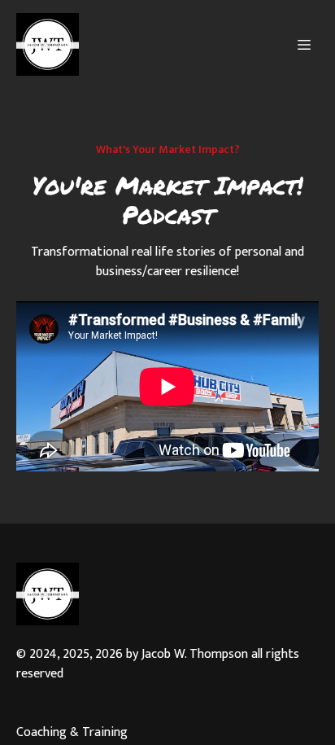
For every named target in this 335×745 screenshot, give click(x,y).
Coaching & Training (72, 733)
